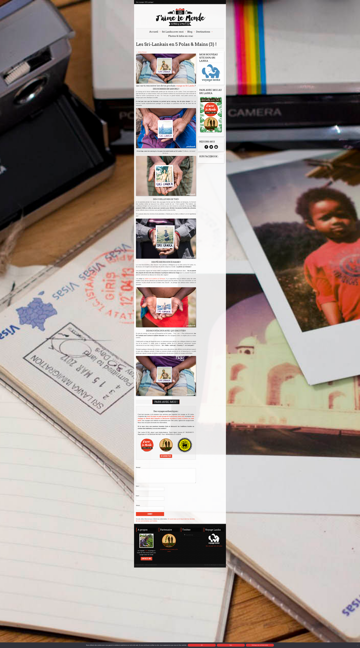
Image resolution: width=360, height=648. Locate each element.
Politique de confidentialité (260, 645)
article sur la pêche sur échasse (155, 278)
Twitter (219, 2)
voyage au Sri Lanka (185, 86)
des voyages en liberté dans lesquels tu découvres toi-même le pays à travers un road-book (166, 418)
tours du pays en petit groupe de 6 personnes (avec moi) (165, 416)
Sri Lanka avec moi (174, 31)
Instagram (222, 2)
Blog (190, 31)
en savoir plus (166, 456)
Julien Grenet (142, 52)
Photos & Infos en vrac (180, 36)
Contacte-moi (146, 558)
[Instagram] (216, 147)
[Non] (358, 645)
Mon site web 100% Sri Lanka (214, 546)
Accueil (154, 31)
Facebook (215, 2)
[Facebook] (206, 147)
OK (202, 645)
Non (231, 645)
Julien (146, 550)
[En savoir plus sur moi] (146, 540)
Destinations (204, 31)
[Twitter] (211, 147)
